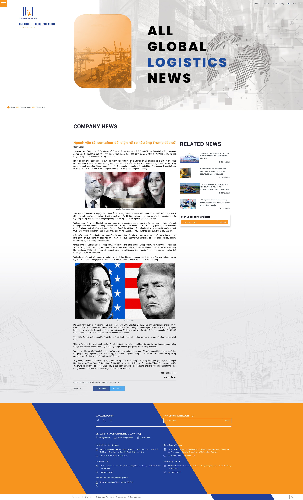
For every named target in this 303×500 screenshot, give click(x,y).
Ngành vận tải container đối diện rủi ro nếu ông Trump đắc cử (96, 382)
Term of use (76, 497)
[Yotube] (111, 420)
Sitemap (88, 497)
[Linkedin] (104, 420)
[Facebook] (98, 420)
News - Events (25, 107)
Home (13, 107)
